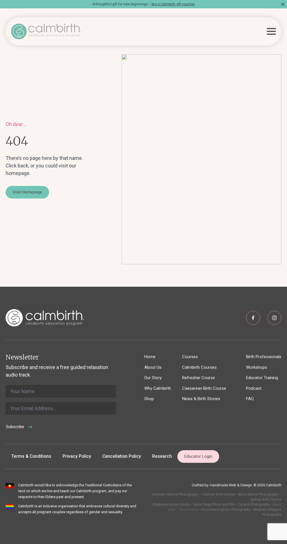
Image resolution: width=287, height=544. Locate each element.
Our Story (153, 377)
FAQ (250, 398)
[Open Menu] (271, 31)
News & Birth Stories (201, 398)
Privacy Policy (77, 456)
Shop (149, 398)
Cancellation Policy (121, 456)
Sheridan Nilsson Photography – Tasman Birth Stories (193, 494)
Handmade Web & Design (231, 485)
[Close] (283, 4)
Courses (190, 356)
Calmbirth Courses (199, 367)
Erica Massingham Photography (226, 510)
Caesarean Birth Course (204, 388)
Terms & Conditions (31, 456)
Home (150, 356)
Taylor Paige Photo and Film (213, 504)
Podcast (253, 388)
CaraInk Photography (254, 504)
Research (162, 456)
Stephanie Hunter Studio (171, 504)
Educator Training (262, 377)
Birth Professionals (263, 356)
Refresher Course (198, 377)
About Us (152, 367)
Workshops (256, 367)
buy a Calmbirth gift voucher (173, 4)
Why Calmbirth (157, 388)
